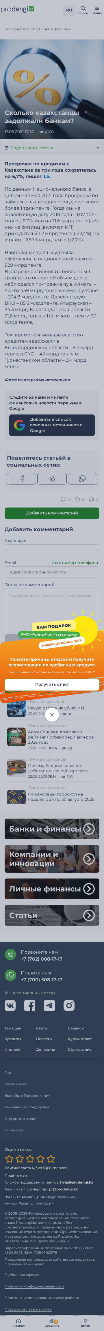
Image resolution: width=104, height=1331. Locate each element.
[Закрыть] (52, 715)
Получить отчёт (52, 684)
